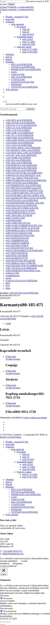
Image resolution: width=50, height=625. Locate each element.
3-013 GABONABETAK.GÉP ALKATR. (24, 193)
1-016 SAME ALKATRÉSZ (18, 158)
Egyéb (8, 278)
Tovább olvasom (13, 359)
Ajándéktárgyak (13, 275)
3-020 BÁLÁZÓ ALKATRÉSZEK (21, 205)
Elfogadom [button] (17, 563)
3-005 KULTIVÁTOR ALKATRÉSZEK (24, 173)
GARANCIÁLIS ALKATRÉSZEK (22, 280)
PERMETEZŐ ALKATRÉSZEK (26, 494)
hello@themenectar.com (13, 554)
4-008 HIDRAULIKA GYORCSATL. (23, 230)
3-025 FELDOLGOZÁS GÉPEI (20, 210)
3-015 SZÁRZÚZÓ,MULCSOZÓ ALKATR (26, 198)
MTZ (8, 283)
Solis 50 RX (27, 464)
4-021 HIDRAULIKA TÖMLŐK (21, 263)
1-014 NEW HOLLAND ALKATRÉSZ (24, 153)
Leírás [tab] (8, 323)
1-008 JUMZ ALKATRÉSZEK (20, 138)
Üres (8, 285)
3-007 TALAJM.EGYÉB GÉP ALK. (22, 178)
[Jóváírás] (11, 371)
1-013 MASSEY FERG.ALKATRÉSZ (23, 150)
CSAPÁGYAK (18, 504)
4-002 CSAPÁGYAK (15, 218)
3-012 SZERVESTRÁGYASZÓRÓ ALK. (24, 190)
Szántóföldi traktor (25, 462)
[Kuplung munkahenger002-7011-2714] (11, 385)
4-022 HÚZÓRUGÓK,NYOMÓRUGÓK (24, 265)
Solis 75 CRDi (28, 467)
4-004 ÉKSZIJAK (14, 220)
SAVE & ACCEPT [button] (8, 618)
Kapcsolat (10, 444)
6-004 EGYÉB (12, 273)
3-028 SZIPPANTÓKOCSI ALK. (21, 213)
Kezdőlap (4, 293)
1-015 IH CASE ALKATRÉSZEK (21, 155)
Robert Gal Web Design (10, 437)
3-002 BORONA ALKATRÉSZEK (21, 165)
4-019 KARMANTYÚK (17, 258)
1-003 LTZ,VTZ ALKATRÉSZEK (21, 125)
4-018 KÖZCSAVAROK (17, 255)
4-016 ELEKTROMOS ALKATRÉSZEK (24, 250)
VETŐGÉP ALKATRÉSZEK (24, 512)
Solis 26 (25, 457)
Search (11, 4)
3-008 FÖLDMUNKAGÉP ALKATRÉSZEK (26, 180)
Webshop (10, 487)
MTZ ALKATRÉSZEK (21, 489)
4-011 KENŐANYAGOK (17, 238)
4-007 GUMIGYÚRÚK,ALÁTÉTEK (23, 228)
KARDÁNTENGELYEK (22, 507)
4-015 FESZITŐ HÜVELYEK (19, 248)
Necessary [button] (4, 595)
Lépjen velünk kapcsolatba (35, 417)
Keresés (30, 109)
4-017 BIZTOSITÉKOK (17, 253)
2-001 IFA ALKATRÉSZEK (18, 160)
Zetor (8, 288)
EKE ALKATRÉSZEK (21, 502)
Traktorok (10, 447)
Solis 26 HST (28, 459)
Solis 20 (25, 454)
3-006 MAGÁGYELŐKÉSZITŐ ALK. (23, 175)
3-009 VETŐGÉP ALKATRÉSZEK (22, 183)
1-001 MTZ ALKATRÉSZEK (19, 120)
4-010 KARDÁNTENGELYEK (20, 235)
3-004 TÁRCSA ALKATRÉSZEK (21, 170)
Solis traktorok (17, 449)
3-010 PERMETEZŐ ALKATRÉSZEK (23, 185)
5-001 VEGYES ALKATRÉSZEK (21, 268)
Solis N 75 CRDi (29, 474)
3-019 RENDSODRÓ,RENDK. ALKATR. (25, 203)
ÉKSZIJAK (16, 509)
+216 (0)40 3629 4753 (12, 551)
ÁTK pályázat (12, 514)
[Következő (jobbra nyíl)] (4, 624)
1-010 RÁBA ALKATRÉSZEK (20, 143)
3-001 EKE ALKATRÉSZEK (19, 163)
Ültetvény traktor (24, 472)
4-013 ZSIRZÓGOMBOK (17, 243)
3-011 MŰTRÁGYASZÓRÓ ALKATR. (24, 188)
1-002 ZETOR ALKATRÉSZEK (20, 122)
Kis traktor (21, 452)
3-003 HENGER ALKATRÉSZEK (21, 168)
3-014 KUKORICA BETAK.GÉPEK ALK (25, 195)
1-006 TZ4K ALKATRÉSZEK (19, 133)
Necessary (7, 598)
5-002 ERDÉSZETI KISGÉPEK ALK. (23, 270)
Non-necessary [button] (6, 608)
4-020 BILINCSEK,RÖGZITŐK (20, 260)
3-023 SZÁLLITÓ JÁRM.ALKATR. (22, 208)
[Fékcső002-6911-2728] (11, 403)
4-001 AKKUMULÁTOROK (19, 215)
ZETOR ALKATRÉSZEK (23, 492)
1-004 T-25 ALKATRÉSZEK (19, 128)
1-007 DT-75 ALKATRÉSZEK (20, 135)
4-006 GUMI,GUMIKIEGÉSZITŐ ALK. (24, 225)
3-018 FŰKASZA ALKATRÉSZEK (22, 200)
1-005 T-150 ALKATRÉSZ (18, 130)
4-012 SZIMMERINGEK (17, 240)
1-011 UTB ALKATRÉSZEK (19, 145)
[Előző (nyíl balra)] (1, 624)
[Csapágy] (11, 356)
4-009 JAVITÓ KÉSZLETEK (19, 233)
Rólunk (9, 484)
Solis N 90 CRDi (29, 477)
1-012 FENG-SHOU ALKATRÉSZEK (23, 148)
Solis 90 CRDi (28, 469)
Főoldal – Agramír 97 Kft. (17, 442)
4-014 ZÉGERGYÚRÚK (17, 245)
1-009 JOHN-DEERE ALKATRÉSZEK (24, 140)
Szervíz (9, 482)
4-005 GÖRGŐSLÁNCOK (18, 223)
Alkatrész (10, 479)
